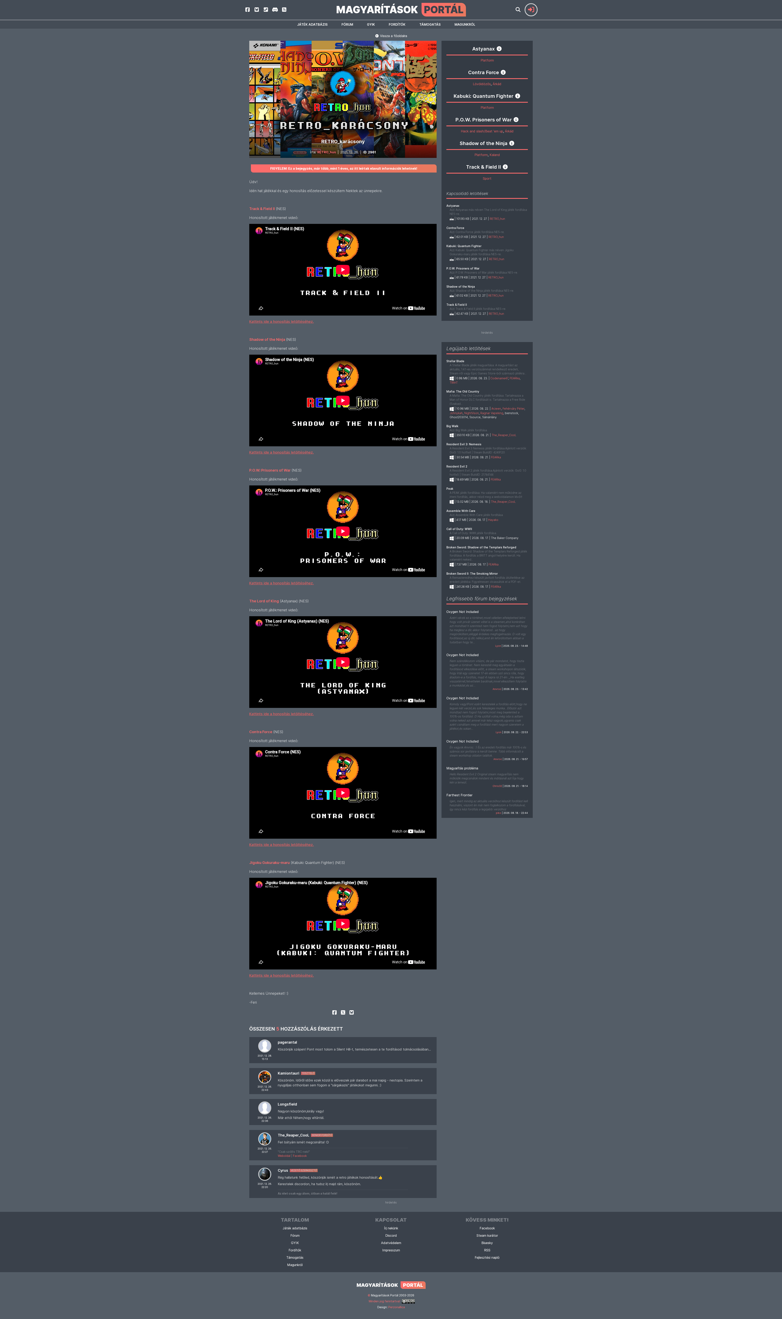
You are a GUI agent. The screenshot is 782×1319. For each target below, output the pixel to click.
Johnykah (456, 413)
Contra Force (455, 228)
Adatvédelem (391, 1243)
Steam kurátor (487, 1235)
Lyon (498, 645)
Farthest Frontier (459, 795)
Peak (449, 488)
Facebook (300, 1155)
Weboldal (284, 1155)
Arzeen (496, 408)
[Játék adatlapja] (499, 48)
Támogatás (430, 24)
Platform (487, 60)
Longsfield (287, 1104)
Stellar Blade (455, 361)
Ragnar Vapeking (491, 413)
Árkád (497, 84)
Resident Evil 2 (456, 466)
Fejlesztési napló (487, 1257)
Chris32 (497, 786)
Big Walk (452, 426)
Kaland (495, 155)
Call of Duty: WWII (459, 529)
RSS (487, 1250)
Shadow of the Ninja (460, 286)
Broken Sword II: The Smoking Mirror (472, 573)
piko (498, 812)
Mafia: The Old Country (462, 391)
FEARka (515, 378)
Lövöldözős (482, 84)
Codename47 (499, 378)
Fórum (347, 24)
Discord (391, 1235)
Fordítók (397, 24)
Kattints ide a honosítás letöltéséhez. (281, 321)
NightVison (471, 413)
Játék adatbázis (312, 24)
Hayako (493, 519)
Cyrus (283, 1170)
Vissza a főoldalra (393, 36)
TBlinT (454, 382)
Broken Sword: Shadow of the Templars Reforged (481, 547)
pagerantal (287, 1042)
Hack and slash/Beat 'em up (482, 131)
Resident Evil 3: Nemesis (463, 444)
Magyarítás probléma (462, 768)
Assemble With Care (460, 511)
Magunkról (465, 24)
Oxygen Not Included (462, 612)
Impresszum (391, 1250)
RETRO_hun (326, 152)
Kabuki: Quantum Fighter (463, 246)
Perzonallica (396, 1307)
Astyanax (452, 205)
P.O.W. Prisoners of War (462, 268)
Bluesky (487, 1243)
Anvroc (497, 689)
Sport (487, 178)
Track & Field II (456, 304)
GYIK (371, 24)
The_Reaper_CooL (293, 1135)
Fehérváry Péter (513, 408)
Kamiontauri (288, 1073)
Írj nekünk (391, 1228)
